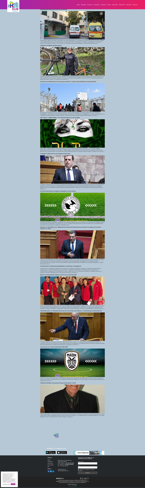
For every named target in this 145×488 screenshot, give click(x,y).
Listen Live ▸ (134, 4)
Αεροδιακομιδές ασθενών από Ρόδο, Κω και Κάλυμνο (53, 9)
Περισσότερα (8, 482)
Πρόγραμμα (83, 4)
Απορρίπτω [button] (13, 482)
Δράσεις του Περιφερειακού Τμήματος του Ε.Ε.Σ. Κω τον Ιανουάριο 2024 (58, 274)
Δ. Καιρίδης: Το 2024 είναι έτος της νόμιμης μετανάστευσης (55, 153)
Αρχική (78, 4)
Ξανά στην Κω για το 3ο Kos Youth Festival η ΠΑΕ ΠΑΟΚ (54, 347)
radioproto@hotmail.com (63, 470)
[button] (48, 471)
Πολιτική (109, 4)
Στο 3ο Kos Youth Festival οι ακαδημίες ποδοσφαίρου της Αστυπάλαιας (58, 191)
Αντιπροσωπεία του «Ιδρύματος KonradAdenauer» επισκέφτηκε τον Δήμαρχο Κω (60, 266)
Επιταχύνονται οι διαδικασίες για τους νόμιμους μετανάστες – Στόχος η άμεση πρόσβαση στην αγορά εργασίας (68, 81)
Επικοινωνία (89, 4)
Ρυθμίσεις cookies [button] (6, 484)
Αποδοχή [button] (13, 484)
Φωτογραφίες (97, 4)
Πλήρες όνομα (80, 461)
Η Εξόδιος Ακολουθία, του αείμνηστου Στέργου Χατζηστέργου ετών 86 (58, 383)
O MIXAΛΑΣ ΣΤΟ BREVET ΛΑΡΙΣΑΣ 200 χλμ (51, 45)
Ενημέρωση (103, 4)
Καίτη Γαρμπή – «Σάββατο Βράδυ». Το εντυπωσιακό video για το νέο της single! (60, 117)
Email (79, 465)
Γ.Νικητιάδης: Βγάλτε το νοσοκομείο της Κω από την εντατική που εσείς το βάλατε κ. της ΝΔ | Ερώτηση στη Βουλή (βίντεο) (71, 310)
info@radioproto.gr (62, 469)
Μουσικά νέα (115, 4)
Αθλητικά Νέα (122, 4)
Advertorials (128, 4)
